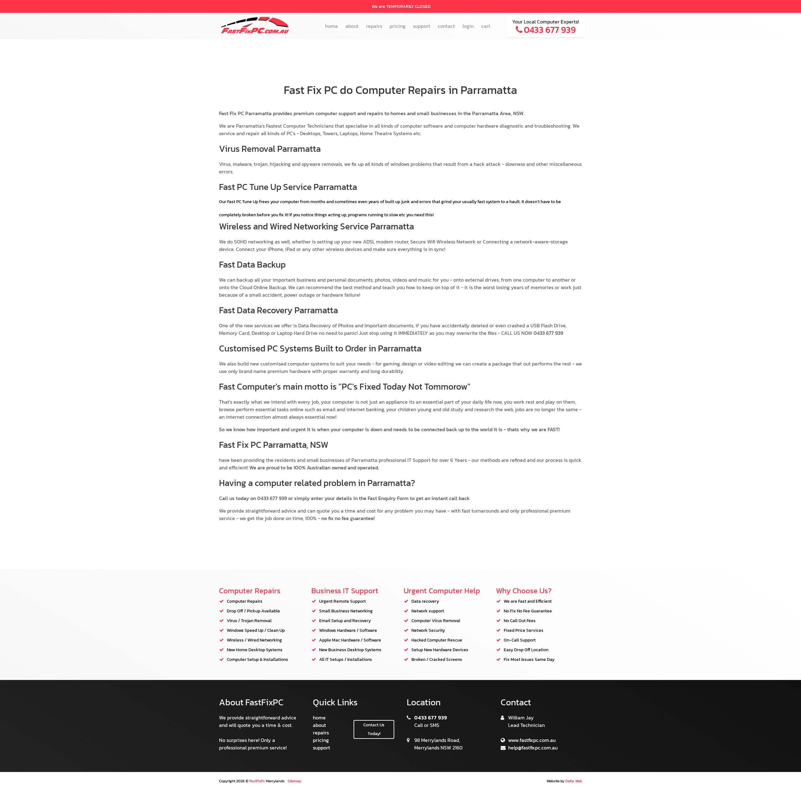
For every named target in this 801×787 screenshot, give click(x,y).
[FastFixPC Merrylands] (255, 32)
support (321, 747)
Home (331, 26)
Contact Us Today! (374, 729)
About (352, 26)
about (319, 725)
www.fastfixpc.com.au (531, 740)
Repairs (374, 26)
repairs (321, 732)
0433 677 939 (430, 717)
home (319, 717)
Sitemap (294, 781)
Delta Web (573, 781)
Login (468, 26)
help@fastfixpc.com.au (532, 747)
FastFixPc (257, 781)
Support (421, 26)
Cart (485, 26)
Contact (446, 26)
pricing (321, 740)
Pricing (398, 26)
